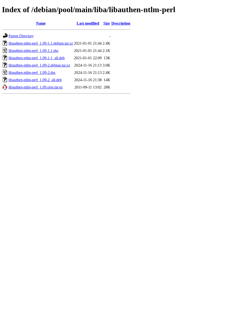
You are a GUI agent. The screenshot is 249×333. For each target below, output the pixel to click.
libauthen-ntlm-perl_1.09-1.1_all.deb (37, 58)
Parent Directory (21, 36)
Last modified (88, 23)
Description (120, 23)
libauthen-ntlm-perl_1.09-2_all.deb (35, 80)
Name (41, 23)
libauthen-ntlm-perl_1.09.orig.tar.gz (36, 87)
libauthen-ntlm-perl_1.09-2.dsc (32, 72)
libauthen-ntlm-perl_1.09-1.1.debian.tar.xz (41, 43)
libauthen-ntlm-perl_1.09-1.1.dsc (34, 51)
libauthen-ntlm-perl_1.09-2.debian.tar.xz (39, 65)
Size (106, 23)
